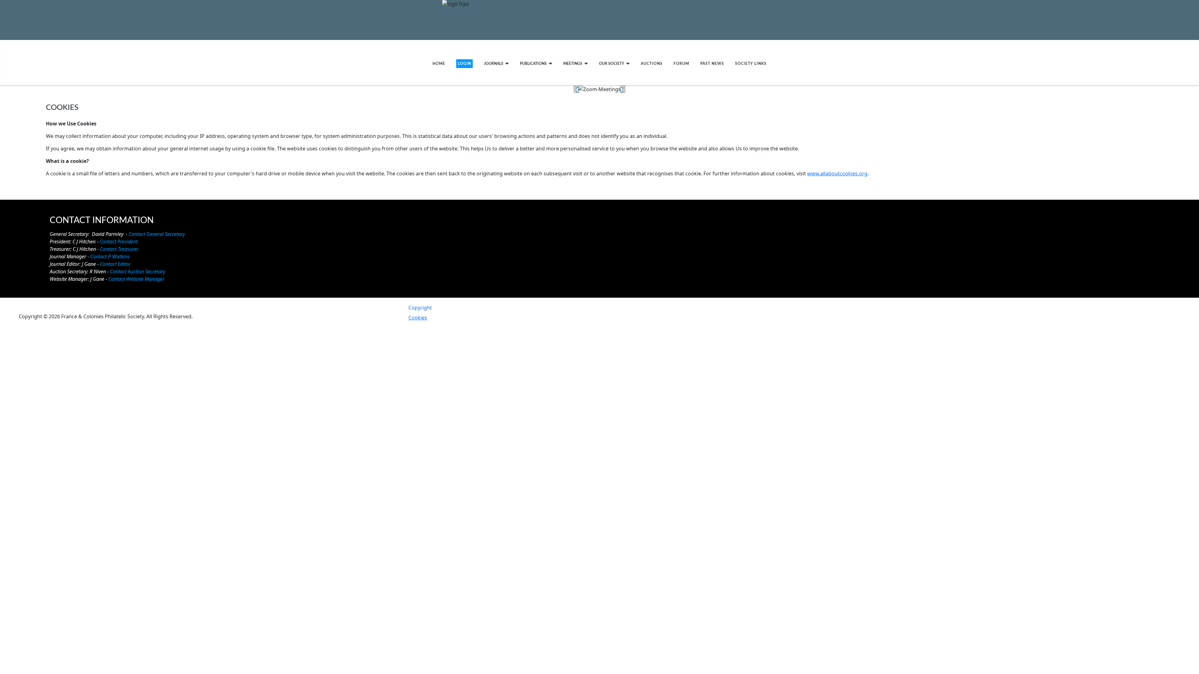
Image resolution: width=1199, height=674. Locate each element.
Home (438, 64)
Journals (493, 64)
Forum (681, 64)
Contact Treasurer (119, 249)
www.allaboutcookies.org (837, 173)
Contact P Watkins (110, 256)
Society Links (751, 64)
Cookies (417, 317)
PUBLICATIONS (533, 64)
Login (464, 64)
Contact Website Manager (136, 279)
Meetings (572, 64)
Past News (712, 64)
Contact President (119, 241)
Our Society (611, 64)
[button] (577, 89)
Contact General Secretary (157, 234)
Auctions (652, 64)
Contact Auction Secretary (137, 271)
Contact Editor (115, 264)
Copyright (420, 307)
